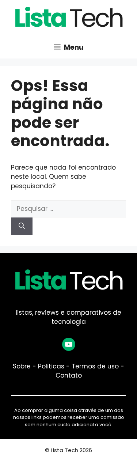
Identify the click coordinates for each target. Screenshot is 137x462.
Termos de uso (95, 366)
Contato (69, 375)
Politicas (51, 366)
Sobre (22, 366)
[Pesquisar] (22, 226)
